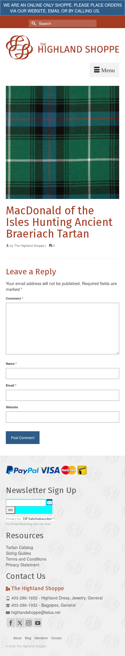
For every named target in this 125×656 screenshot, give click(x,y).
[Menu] (104, 70)
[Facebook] (11, 622)
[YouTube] (38, 622)
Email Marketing (21, 523)
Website (12, 407)
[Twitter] (20, 622)
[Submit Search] (33, 23)
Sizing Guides (18, 553)
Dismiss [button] (108, 11)
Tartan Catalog (19, 547)
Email (11, 385)
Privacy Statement (22, 565)
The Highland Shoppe (29, 245)
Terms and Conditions (26, 559)
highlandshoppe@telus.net (35, 612)
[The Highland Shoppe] (62, 47)
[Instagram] (29, 622)
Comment (14, 298)
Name (11, 363)
